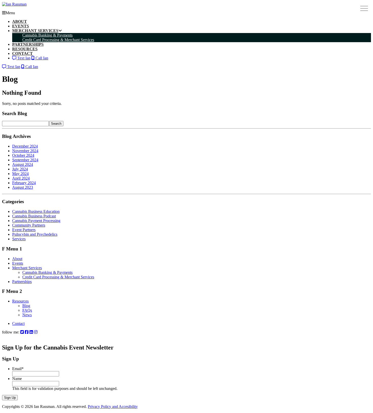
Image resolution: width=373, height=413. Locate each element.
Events (17, 263)
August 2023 (22, 187)
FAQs (27, 310)
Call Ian (41, 58)
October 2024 (23, 155)
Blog (26, 306)
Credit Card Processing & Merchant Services (58, 277)
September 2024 (25, 160)
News (27, 315)
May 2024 (20, 173)
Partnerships (22, 281)
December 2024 (25, 146)
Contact (18, 323)
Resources (20, 301)
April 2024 (21, 178)
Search (56, 123)
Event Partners (24, 230)
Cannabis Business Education (36, 211)
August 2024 (22, 164)
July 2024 (20, 169)
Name (17, 378)
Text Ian (23, 58)
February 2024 (24, 183)
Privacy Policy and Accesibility (113, 406)
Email (18, 369)
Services (19, 239)
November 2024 (25, 151)
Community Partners (28, 225)
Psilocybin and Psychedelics (34, 234)
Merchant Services (27, 268)
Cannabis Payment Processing (36, 220)
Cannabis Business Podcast (34, 216)
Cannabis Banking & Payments (47, 272)
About (17, 259)
